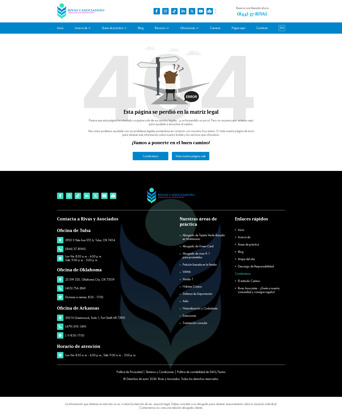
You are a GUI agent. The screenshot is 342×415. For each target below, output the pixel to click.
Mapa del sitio (246, 259)
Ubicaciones (187, 28)
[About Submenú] (89, 28)
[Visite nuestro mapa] (209, 11)
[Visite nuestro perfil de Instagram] (165, 11)
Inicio (60, 28)
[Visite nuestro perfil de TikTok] (174, 11)
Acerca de (81, 28)
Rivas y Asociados (169, 379)
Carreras (215, 28)
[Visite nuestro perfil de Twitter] (192, 11)
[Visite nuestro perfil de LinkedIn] (183, 11)
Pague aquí (238, 28)
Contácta (262, 28)
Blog (141, 28)
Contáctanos (150, 156)
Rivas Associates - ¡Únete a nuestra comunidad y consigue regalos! (258, 290)
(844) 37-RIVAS (252, 14)
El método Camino (249, 281)
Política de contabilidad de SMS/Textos (201, 372)
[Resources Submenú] (167, 28)
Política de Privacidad (129, 372)
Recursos (160, 28)
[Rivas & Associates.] (171, 196)
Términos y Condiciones (160, 372)
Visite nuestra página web (190, 156)
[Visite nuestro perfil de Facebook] (157, 11)
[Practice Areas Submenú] (125, 28)
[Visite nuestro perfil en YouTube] (201, 11)
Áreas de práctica (112, 28)
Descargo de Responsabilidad (256, 266)
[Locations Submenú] (197, 28)
